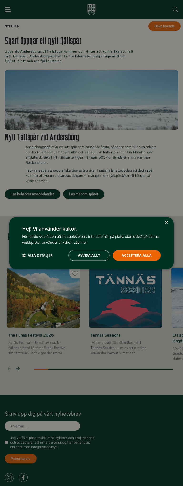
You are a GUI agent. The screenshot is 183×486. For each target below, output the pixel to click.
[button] (37, 255)
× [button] (166, 222)
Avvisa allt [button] (89, 255)
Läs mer (80, 242)
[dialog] (91, 243)
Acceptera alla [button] (137, 255)
